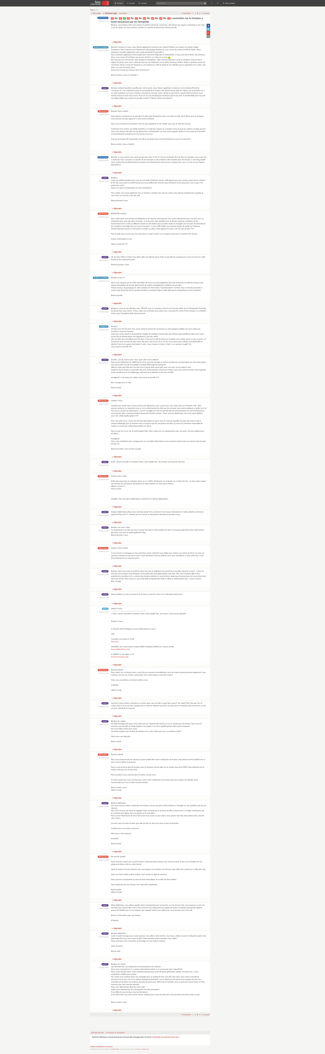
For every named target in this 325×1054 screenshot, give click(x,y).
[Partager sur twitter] (208, 29)
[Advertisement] (150, 1022)
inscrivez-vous (173, 1037)
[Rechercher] (205, 3)
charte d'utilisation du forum (101, 1047)
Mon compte (230, 3)
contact (144, 3)
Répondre (117, 42)
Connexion (123, 13)
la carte (132, 3)
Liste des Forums (97, 1032)
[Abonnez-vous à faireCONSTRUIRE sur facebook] (212, 3)
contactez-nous (145, 1049)
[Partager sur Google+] (208, 32)
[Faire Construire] (99, 3)
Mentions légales (115, 1049)
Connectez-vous (158, 1037)
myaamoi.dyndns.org (120, 657)
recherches (137, 1049)
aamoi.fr (115, 642)
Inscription (121, 1032)
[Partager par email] (208, 36)
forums (120, 3)
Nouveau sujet (110, 13)
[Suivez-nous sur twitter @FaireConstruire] (218, 3)
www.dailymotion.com (120, 649)
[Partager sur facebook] (208, 25)
